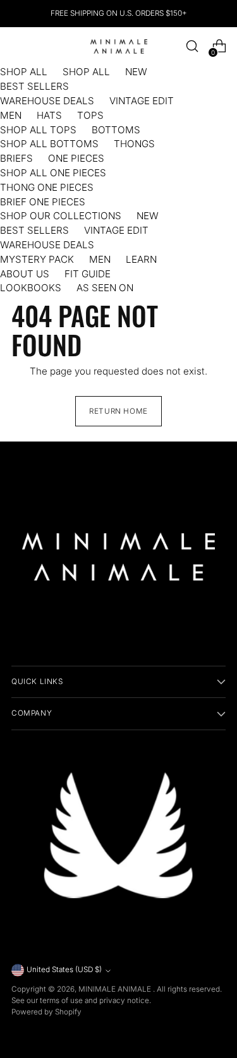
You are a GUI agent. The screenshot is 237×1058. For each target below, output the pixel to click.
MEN (10, 115)
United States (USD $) (64, 969)
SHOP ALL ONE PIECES (53, 173)
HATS (49, 115)
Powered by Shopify (46, 1011)
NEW (136, 72)
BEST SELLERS (34, 86)
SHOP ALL (23, 72)
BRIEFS (16, 158)
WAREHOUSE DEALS (47, 101)
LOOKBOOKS (30, 288)
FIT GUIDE (87, 274)
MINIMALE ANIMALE (115, 989)
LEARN (141, 259)
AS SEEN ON (104, 288)
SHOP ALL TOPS (38, 130)
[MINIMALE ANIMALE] (118, 46)
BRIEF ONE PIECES (42, 202)
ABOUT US (24, 274)
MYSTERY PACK (37, 259)
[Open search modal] (192, 46)
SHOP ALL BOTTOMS (49, 144)
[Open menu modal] (18, 46)
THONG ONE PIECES (47, 187)
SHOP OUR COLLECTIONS (60, 216)
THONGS (134, 144)
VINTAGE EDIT (141, 101)
